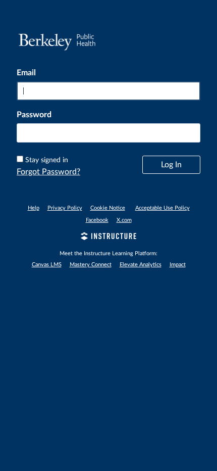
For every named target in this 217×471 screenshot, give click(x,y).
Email (26, 73)
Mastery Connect (91, 264)
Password (34, 115)
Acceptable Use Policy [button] (162, 208)
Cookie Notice (107, 208)
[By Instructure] (108, 237)
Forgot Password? (48, 172)
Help (33, 208)
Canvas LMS (47, 264)
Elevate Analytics (140, 264)
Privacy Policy (64, 208)
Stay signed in (46, 160)
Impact (178, 264)
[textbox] (108, 133)
